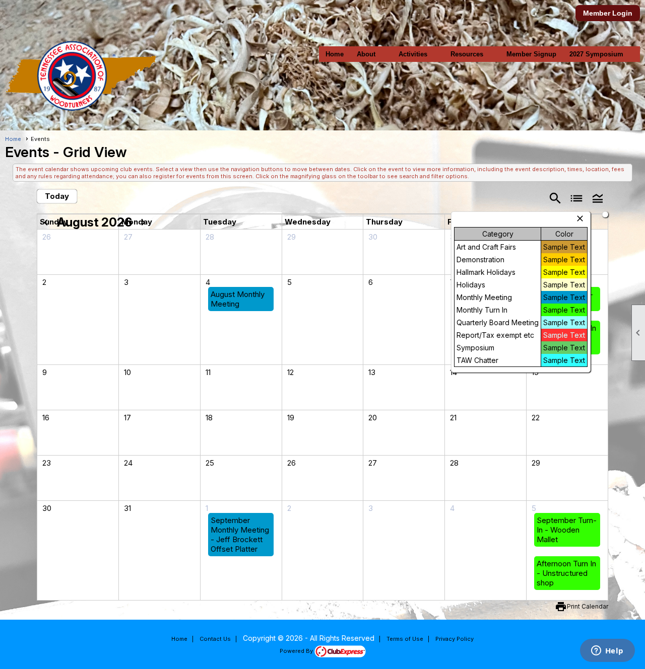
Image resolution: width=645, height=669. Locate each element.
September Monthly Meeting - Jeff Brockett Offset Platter (240, 534)
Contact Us (215, 638)
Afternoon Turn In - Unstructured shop (566, 573)
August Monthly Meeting (238, 299)
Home (335, 54)
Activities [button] (413, 54)
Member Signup (531, 54)
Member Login (607, 13)
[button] (597, 197)
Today (57, 196)
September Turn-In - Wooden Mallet (567, 529)
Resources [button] (466, 54)
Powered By (297, 650)
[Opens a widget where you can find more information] (607, 651)
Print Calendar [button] (587, 606)
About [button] (366, 54)
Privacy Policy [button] (454, 638)
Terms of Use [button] (404, 638)
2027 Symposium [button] (596, 54)
